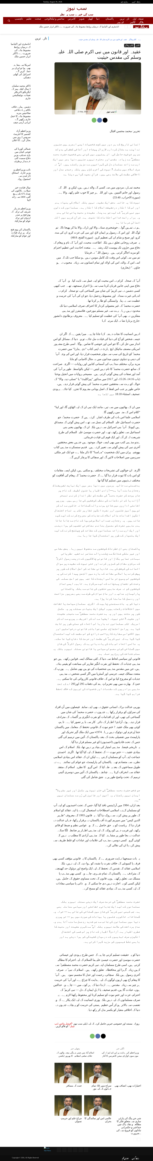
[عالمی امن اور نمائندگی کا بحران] (97, 1105)
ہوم (139, 39)
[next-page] (138, 1139)
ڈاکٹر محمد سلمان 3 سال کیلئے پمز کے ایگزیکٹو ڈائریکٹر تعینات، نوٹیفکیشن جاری (21, 92)
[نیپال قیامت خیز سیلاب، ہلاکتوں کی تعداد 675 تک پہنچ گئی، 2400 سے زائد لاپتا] (41, 192)
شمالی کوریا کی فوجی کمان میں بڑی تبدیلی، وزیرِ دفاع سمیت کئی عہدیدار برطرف (22, 155)
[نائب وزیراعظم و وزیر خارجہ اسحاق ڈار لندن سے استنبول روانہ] (41, 174)
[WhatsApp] (94, 120)
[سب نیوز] (116, 111)
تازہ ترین (41, 38)
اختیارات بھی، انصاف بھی (128, 1085)
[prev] (129, 26)
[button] (9, 20)
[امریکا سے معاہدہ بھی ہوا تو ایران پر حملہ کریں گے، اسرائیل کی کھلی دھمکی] (41, 69)
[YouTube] (8, 2)
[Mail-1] (64, 1150)
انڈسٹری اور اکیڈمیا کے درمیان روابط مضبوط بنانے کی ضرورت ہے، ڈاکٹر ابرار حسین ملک (79, 26)
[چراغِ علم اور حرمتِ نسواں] (68, 1105)
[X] (105, 120)
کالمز (137, 45)
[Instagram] (20, 2)
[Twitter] (16, 2)
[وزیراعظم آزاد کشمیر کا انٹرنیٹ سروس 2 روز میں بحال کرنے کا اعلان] (41, 135)
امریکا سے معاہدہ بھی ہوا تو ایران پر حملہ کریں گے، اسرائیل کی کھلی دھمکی (21, 71)
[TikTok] (25, 2)
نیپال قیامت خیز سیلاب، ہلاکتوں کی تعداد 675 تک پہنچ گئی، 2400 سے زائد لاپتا (21, 193)
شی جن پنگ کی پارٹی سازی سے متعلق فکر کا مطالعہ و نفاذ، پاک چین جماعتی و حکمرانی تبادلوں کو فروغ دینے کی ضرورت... (128, 1126)
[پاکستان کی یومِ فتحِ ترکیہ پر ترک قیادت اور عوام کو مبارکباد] (41, 234)
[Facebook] (12, 2)
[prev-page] (134, 1139)
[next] (126, 26)
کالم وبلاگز (132, 39)
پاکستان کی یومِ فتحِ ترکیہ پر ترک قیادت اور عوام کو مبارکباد (21, 232)
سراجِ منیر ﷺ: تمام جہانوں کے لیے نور (101, 1087)
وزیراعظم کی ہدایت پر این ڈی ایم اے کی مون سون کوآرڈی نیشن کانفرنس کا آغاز (120, 1054)
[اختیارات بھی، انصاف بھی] (127, 1073)
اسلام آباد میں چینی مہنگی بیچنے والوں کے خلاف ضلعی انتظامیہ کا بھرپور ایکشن (75, 1054)
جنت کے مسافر (74, 1085)
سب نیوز (111, 111)
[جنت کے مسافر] (68, 1073)
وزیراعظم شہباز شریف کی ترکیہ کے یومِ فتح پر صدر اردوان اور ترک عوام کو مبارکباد (21, 214)
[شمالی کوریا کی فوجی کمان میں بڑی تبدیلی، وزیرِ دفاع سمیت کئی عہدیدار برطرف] (41, 153)
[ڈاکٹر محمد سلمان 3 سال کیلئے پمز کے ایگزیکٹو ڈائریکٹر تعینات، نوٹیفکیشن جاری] (41, 90)
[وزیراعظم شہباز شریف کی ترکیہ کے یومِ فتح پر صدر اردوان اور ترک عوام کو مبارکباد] (41, 213)
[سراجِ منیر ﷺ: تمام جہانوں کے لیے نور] (97, 1073)
